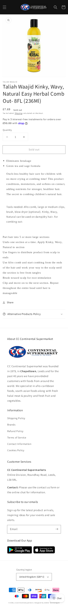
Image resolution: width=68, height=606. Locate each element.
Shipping (18, 113)
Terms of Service (16, 437)
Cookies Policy (15, 450)
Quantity (7, 130)
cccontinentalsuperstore (24, 603)
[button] (5, 7)
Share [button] (10, 302)
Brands (11, 424)
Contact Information (19, 444)
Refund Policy (15, 431)
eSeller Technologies (51, 603)
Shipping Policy (16, 418)
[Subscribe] (57, 529)
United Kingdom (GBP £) (31, 576)
